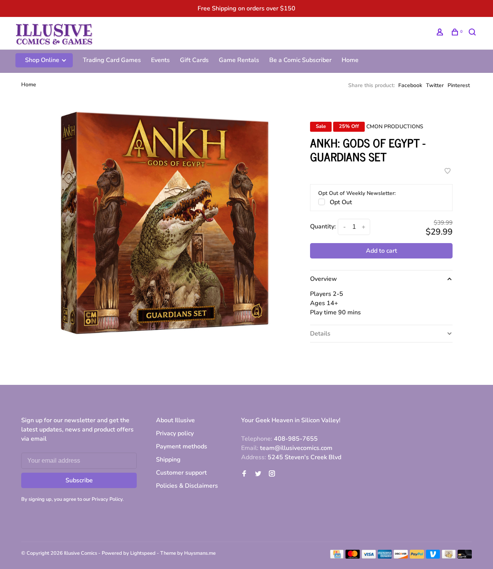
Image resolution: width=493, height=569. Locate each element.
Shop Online (43, 60)
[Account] (440, 33)
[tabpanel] (164, 222)
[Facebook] (244, 474)
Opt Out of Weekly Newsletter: (357, 193)
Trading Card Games (112, 60)
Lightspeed (143, 553)
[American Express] (385, 556)
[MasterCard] (352, 556)
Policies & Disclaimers (187, 486)
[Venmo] (433, 556)
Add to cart (381, 251)
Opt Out (341, 202)
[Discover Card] (401, 556)
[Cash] (449, 556)
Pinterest (459, 85)
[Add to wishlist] (447, 172)
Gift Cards (194, 60)
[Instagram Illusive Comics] (272, 474)
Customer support (181, 472)
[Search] (473, 33)
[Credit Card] (337, 556)
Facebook (410, 85)
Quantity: (323, 226)
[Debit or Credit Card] (465, 556)
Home (350, 60)
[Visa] (369, 556)
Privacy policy (175, 433)
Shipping (168, 459)
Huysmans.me (200, 553)
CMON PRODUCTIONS (394, 126)
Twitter (435, 85)
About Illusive (175, 420)
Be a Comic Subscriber (300, 60)
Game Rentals (239, 60)
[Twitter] (258, 474)
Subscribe (79, 480)
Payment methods (181, 446)
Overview (323, 279)
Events (160, 60)
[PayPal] (417, 556)
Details (320, 333)
